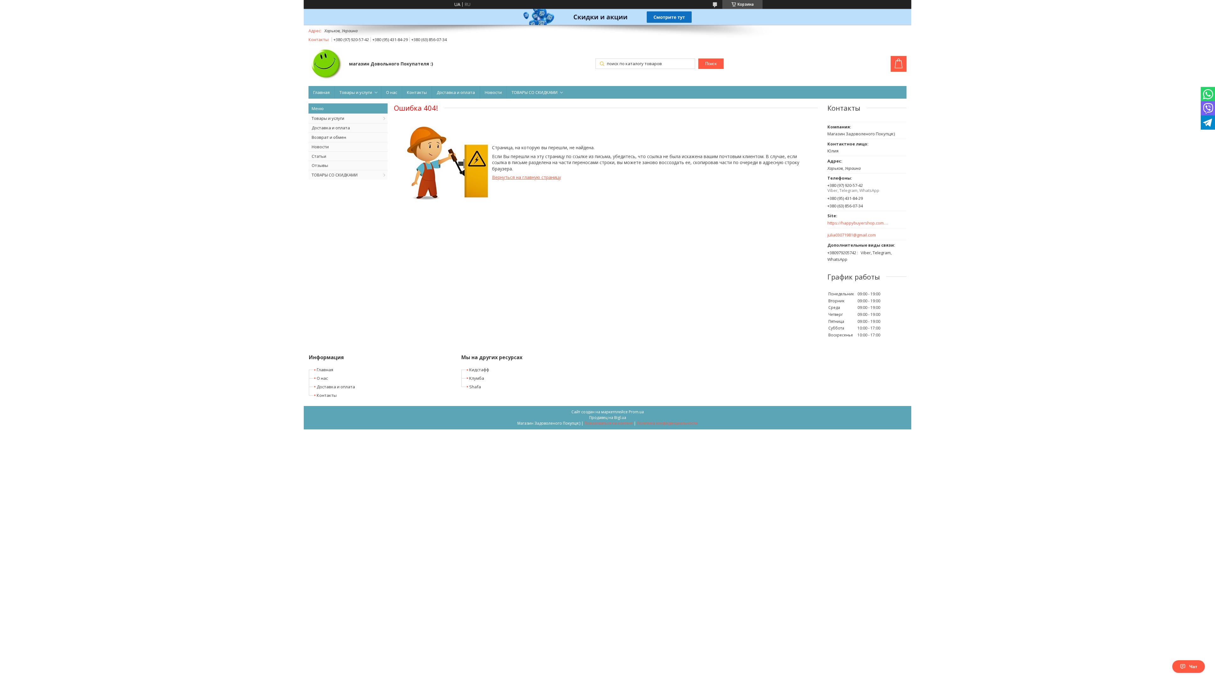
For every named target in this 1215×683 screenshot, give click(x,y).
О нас (391, 92)
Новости (493, 92)
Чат (1193, 666)
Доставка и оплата (456, 92)
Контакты (417, 92)
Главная (321, 92)
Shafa (475, 387)
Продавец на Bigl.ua (607, 417)
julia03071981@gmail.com (851, 235)
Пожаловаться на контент (608, 423)
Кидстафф (479, 369)
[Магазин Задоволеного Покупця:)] (325, 64)
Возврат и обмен (329, 137)
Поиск (711, 63)
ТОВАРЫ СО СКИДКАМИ (535, 92)
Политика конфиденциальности (667, 423)
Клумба (476, 378)
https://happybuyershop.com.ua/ (858, 223)
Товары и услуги (356, 92)
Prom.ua (636, 412)
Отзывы (320, 165)
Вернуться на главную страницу (526, 177)
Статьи (319, 156)
